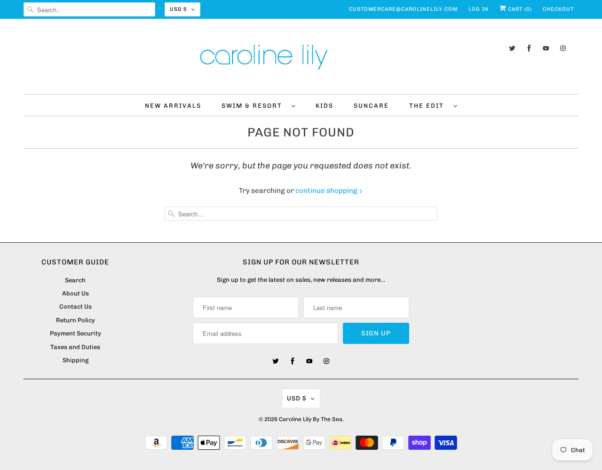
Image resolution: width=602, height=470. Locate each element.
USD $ (178, 9)
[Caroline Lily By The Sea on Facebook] (529, 48)
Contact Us (75, 306)
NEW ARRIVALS (173, 105)
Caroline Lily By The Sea (310, 419)
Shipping (75, 360)
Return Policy (75, 320)
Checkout (558, 9)
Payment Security (75, 333)
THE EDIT (429, 105)
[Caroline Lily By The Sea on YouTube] (546, 48)
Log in (478, 9)
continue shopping (327, 190)
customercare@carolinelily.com (403, 9)
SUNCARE (371, 105)
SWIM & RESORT (254, 105)
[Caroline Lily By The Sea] (301, 59)
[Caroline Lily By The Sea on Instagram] (563, 48)
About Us (75, 293)
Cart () (519, 9)
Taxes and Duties (75, 347)
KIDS (324, 105)
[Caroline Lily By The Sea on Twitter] (512, 48)
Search (75, 280)
